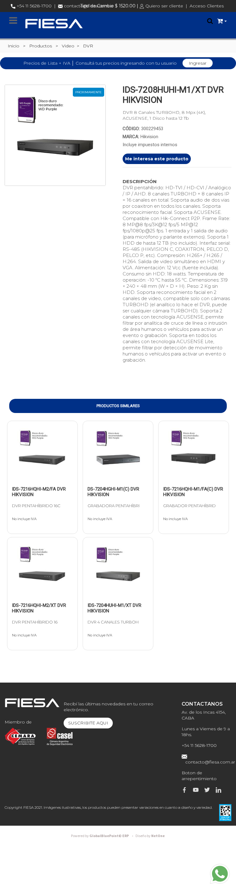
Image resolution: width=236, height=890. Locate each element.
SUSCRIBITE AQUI (88, 723)
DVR (88, 46)
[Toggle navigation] (13, 20)
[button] (222, 21)
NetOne (150, 836)
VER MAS (30, 476)
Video (68, 46)
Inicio (13, 46)
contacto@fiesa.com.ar (210, 762)
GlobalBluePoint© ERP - (103, 836)
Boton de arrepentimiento (199, 775)
